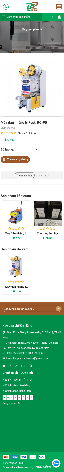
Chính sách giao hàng (17, 385)
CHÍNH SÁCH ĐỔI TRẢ (18, 380)
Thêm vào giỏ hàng (17, 159)
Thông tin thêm (24, 175)
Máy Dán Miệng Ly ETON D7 (16, 235)
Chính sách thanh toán (18, 391)
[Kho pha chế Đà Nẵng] (27, 6)
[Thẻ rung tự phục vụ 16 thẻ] (48, 213)
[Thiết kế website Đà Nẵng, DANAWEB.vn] (42, 467)
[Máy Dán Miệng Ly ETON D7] (16, 213)
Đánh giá (42, 175)
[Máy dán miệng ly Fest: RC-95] (32, 88)
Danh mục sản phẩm (18, 16)
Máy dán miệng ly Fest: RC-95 (16, 288)
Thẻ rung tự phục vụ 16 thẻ (48, 235)
